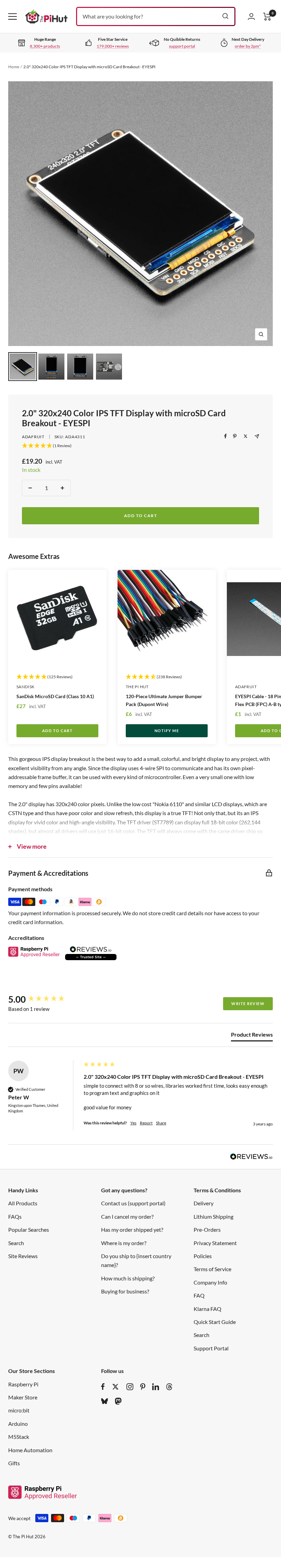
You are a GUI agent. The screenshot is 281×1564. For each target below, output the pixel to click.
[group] (44, 999)
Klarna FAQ (207, 1308)
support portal (182, 46)
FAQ (199, 1295)
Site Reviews (23, 1256)
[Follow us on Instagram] (129, 1386)
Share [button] (161, 1122)
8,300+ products (45, 46)
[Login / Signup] (251, 16)
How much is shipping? (128, 1278)
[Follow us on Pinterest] (142, 1386)
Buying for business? (125, 1291)
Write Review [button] (248, 1003)
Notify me (167, 730)
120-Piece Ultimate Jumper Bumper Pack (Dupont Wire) (164, 700)
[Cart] (267, 16)
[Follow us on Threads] (169, 1386)
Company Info (210, 1282)
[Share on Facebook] (225, 436)
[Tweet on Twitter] (245, 436)
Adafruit (33, 436)
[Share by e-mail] (257, 436)
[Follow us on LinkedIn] (155, 1386)
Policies (203, 1256)
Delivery (203, 1203)
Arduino (18, 1423)
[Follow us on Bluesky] (104, 1401)
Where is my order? (123, 1243)
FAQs (15, 1216)
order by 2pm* (248, 46)
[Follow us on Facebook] (103, 1386)
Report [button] (146, 1122)
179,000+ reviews (113, 46)
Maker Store (22, 1397)
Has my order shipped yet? (132, 1229)
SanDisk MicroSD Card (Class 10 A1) (55, 696)
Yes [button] (133, 1122)
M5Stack (18, 1436)
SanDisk (25, 686)
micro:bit (18, 1410)
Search (16, 1243)
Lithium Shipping (213, 1216)
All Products (22, 1203)
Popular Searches (28, 1229)
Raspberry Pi (23, 1384)
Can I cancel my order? (127, 1216)
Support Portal (211, 1348)
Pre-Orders (207, 1229)
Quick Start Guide (215, 1321)
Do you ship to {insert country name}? (136, 1260)
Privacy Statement (215, 1243)
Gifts (14, 1463)
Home (13, 66)
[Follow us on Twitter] (115, 1387)
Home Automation (30, 1450)
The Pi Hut (137, 686)
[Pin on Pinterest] (234, 436)
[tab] (252, 1036)
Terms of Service (212, 1269)
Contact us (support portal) (133, 1203)
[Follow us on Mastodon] (118, 1401)
